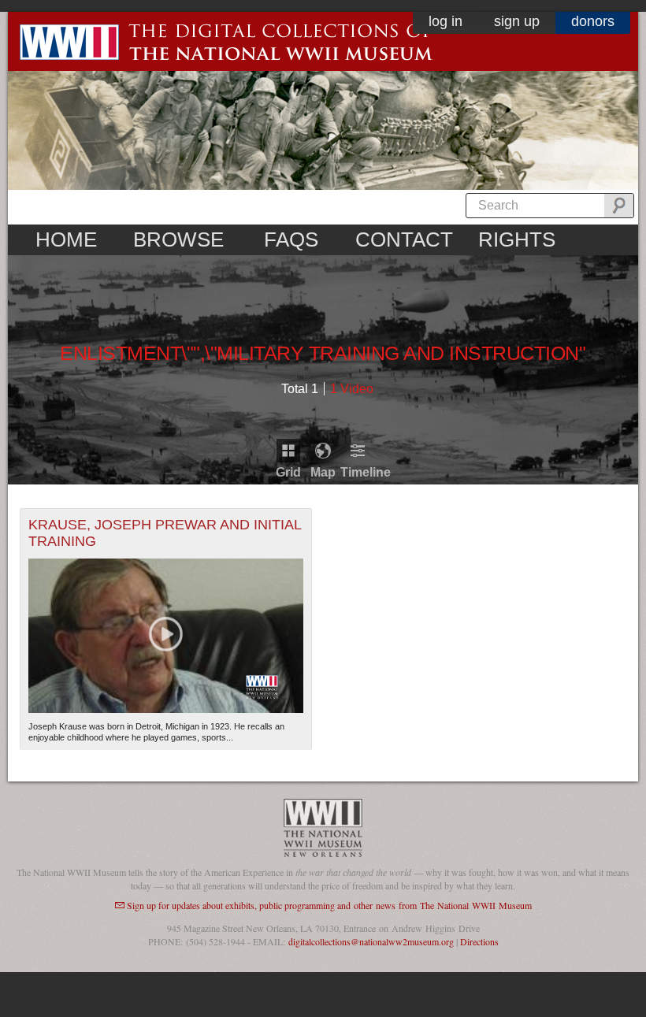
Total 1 (299, 388)
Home (66, 239)
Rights (516, 239)
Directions (479, 941)
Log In (445, 21)
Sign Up (517, 21)
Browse (178, 239)
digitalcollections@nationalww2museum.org (371, 941)
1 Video (351, 388)
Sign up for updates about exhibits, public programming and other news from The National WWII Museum (329, 905)
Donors (592, 21)
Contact (404, 239)
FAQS (291, 239)
